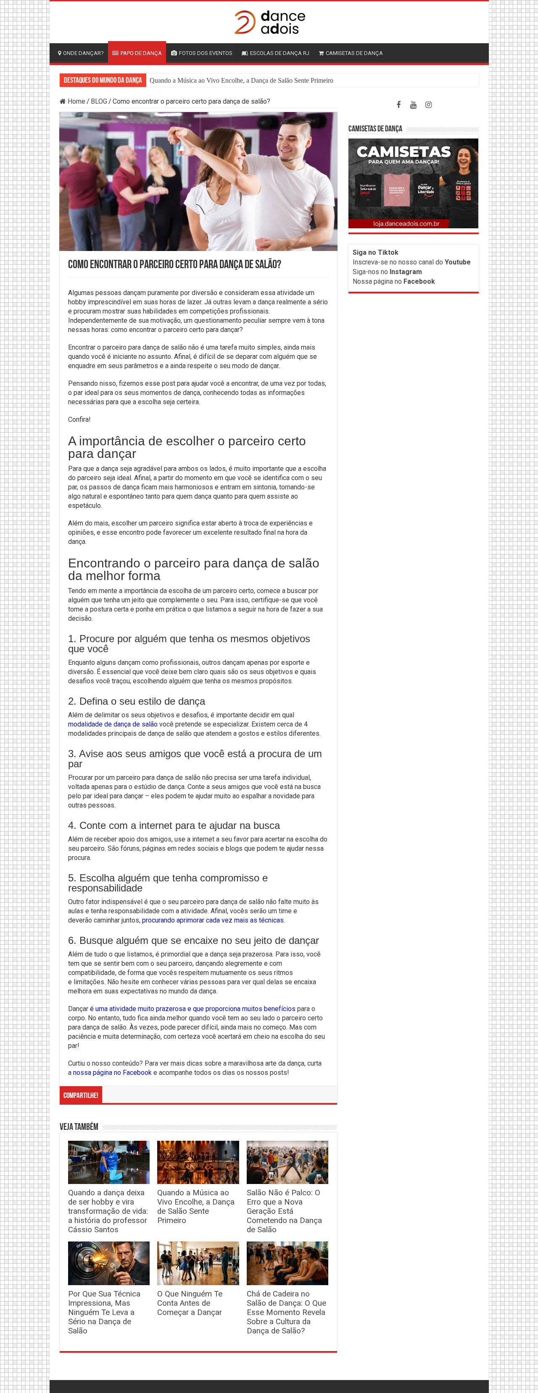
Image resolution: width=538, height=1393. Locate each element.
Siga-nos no (387, 272)
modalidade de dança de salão (113, 724)
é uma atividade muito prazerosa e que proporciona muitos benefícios (192, 1009)
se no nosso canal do (425, 262)
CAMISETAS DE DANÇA (354, 53)
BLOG (99, 101)
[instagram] (428, 105)
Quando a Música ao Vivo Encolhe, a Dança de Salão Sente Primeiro (241, 80)
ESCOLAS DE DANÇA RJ (279, 53)
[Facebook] (398, 105)
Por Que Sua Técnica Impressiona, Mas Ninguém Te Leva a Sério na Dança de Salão (104, 1312)
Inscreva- (366, 262)
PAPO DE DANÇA (141, 53)
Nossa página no (394, 281)
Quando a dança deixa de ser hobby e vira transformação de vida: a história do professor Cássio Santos (108, 1211)
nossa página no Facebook (112, 1073)
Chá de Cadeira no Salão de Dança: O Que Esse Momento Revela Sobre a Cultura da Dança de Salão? (286, 1312)
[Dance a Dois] (269, 20)
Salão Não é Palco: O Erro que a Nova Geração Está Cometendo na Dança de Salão (284, 1211)
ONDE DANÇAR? (83, 53)
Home (75, 101)
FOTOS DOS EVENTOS (205, 53)
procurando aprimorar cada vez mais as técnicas (213, 920)
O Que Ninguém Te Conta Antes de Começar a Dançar (189, 1303)
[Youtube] (413, 105)
